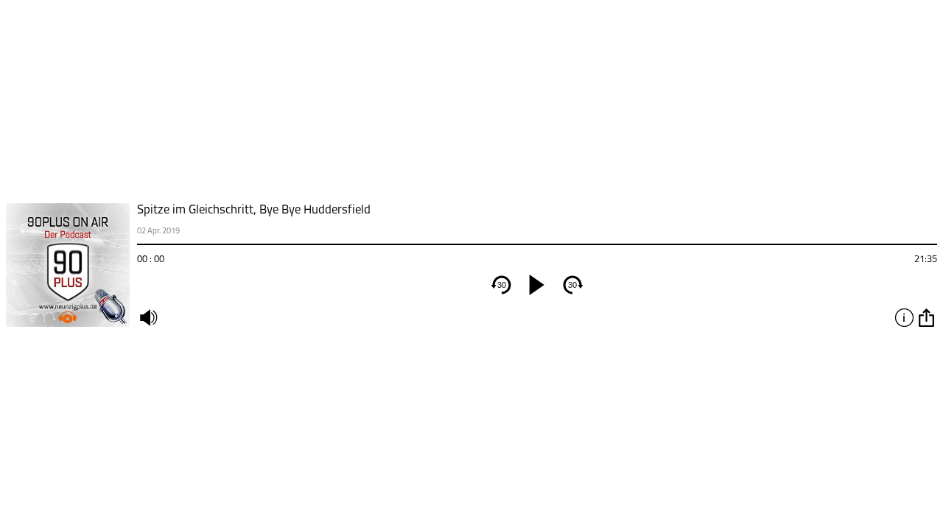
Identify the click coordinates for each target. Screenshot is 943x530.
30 (501, 284)
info (904, 317)
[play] (537, 285)
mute (148, 317)
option (926, 317)
